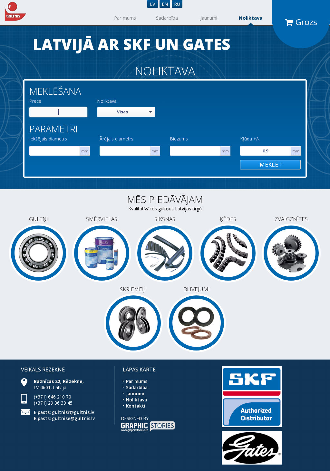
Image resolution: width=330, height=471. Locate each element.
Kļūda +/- (249, 139)
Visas (122, 112)
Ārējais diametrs (116, 139)
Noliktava (250, 17)
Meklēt (270, 164)
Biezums (179, 139)
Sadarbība (167, 17)
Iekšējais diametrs (48, 139)
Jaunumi (208, 17)
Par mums (125, 17)
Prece (35, 101)
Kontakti (135, 406)
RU (177, 4)
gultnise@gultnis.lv (73, 418)
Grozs (305, 22)
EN (165, 4)
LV (152, 4)
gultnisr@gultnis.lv (73, 412)
